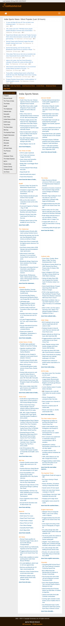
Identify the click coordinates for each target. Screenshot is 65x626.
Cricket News (40, 86)
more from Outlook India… (49, 316)
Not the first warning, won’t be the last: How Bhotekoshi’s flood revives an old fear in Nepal (29, 237)
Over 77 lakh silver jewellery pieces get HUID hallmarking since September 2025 (50, 147)
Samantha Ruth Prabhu (26, 527)
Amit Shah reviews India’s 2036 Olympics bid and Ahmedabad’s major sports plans (29, 249)
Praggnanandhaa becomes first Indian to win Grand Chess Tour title (51, 205)
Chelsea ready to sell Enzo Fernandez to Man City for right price (28, 309)
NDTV (5, 161)
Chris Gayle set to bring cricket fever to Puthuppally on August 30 (50, 525)
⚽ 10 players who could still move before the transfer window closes (51, 393)
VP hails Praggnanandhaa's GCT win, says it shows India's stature (28, 321)
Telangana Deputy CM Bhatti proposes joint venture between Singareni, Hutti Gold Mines (51, 141)
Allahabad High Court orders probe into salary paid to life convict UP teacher (50, 115)
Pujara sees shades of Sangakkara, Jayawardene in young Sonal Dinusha (28, 333)
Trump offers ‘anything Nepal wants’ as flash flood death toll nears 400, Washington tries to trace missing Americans (21, 74)
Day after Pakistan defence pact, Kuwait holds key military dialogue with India (29, 139)
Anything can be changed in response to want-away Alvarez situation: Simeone (29, 356)
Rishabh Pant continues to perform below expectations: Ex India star (51, 362)
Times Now (7, 124)
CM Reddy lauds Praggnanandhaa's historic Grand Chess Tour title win (27, 303)
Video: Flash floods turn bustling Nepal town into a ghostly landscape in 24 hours (51, 356)
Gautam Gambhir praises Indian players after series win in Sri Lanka (29, 464)
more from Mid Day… (25, 507)
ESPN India (7, 122)
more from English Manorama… (50, 558)
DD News (6, 140)
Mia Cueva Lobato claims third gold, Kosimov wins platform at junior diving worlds (28, 388)
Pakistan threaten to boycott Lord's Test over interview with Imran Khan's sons (50, 330)
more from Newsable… (25, 338)
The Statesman (8, 109)
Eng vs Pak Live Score (26, 523)
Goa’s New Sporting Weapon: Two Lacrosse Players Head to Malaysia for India (51, 584)
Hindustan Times (8, 156)
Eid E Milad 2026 (25, 530)
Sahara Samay (8, 166)
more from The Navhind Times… (50, 505)
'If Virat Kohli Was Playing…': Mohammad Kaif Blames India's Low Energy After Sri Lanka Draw (29, 297)
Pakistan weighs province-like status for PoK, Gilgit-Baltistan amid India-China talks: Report (28, 121)
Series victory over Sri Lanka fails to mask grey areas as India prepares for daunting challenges (51, 211)
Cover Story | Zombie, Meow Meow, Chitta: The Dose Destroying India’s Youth (50, 260)
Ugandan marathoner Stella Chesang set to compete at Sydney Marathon (28, 350)
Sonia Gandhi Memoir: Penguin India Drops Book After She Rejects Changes (51, 288)
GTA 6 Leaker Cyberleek (27, 153)
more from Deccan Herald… (49, 152)
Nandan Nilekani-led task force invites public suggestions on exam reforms (51, 101)
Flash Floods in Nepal (26, 520)
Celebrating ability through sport (51, 227)
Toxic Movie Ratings (25, 525)
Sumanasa (27, 624)
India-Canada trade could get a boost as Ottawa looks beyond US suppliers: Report (28, 133)
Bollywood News (51, 86)
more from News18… (25, 533)
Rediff (5, 106)
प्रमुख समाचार (7, 88)
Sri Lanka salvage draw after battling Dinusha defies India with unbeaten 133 (51, 531)
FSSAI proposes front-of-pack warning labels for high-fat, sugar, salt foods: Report (29, 127)
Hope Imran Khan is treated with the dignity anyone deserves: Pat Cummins (29, 243)
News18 (6, 137)
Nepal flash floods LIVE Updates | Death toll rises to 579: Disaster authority (51, 135)
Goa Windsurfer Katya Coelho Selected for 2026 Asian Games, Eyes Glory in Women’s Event (51, 606)
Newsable (6, 114)
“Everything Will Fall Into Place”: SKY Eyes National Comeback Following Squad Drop (51, 566)
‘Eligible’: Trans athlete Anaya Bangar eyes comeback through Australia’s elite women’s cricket (51, 543)
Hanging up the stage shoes (50, 498)
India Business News (28, 86)
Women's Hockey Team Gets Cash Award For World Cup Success (28, 216)
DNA (5, 153)
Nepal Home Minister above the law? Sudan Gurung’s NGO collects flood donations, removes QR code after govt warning (21, 36)
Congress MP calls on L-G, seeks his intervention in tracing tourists (51, 223)
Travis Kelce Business (26, 176)
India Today (7, 116)
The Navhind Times (9, 132)
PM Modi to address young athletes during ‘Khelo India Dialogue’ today (28, 577)
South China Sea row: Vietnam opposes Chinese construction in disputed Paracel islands (29, 101)
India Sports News (9, 93)
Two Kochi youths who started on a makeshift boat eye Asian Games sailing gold (51, 537)
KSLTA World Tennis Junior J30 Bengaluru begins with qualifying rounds (29, 382)
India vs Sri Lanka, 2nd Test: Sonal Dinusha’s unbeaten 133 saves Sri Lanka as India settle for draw (19, 62)
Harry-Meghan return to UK (27, 144)
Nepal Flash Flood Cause (27, 518)
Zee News (6, 172)
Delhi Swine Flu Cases (26, 516)
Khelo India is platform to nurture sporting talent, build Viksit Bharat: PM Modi (29, 558)
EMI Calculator (37, 624)
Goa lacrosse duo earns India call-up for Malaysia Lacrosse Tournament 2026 (50, 578)
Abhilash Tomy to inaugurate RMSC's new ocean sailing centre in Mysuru (50, 513)
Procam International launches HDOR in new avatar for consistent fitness (28, 327)
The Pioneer (7, 151)
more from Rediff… (24, 225)
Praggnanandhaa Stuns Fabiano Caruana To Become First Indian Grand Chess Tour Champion (29, 422)
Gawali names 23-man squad (50, 488)
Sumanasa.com (12, 5)
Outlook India (7, 111)
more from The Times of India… (28, 179)
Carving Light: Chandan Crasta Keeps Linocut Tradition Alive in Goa (51, 600)
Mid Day (6, 130)
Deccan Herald (8, 98)
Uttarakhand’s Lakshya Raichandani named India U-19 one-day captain (51, 446)
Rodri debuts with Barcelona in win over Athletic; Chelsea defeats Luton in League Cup (51, 217)
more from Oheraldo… (47, 611)
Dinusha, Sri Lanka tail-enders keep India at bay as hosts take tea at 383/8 (51, 553)
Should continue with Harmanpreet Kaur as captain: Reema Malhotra (50, 432)
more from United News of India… (29, 392)
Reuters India (7, 164)
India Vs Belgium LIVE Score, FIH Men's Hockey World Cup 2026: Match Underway (50, 274)
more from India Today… (48, 367)
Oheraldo (6, 143)
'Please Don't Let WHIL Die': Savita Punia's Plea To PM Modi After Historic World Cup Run (29, 428)
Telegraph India (8, 169)
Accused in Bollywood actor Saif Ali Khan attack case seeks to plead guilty (51, 129)
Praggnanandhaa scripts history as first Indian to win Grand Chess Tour (51, 340)
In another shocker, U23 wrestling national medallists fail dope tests (51, 452)
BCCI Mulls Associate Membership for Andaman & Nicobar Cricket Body (50, 572)
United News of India (9, 119)
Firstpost (6, 95)
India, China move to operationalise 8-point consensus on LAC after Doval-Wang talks (29, 115)
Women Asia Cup (25, 513)
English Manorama (9, 135)
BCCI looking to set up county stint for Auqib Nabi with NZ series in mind (50, 324)
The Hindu (7, 103)
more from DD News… (25, 582)
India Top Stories (15, 86)
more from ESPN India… (48, 414)
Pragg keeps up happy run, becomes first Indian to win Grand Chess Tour (49, 422)
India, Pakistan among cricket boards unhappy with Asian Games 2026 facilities (50, 346)
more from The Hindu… (48, 230)
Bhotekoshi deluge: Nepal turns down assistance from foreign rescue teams (29, 263)
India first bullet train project (28, 174)
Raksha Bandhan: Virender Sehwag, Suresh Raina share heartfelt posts (28, 291)
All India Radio (8, 148)
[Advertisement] (42, 7)
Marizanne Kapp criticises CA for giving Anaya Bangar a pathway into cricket (29, 486)
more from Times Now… (26, 456)
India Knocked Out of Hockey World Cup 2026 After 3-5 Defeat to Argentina (51, 590)
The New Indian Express (8, 128)
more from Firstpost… (25, 146)
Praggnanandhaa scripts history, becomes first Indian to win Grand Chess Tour (51, 462)
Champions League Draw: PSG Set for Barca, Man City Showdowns (29, 191)
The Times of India (9, 101)
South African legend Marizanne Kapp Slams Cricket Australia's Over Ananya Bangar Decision (29, 400)
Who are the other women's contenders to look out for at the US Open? (29, 201)
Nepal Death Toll (25, 172)
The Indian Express (9, 158)
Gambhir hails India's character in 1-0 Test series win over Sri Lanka (28, 315)
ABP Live (6, 145)
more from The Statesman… (27, 283)
